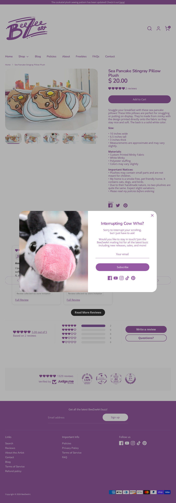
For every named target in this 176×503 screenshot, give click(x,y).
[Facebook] (110, 278)
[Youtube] (116, 278)
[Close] (152, 215)
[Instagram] (121, 278)
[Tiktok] (127, 278)
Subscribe (122, 267)
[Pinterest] (133, 278)
